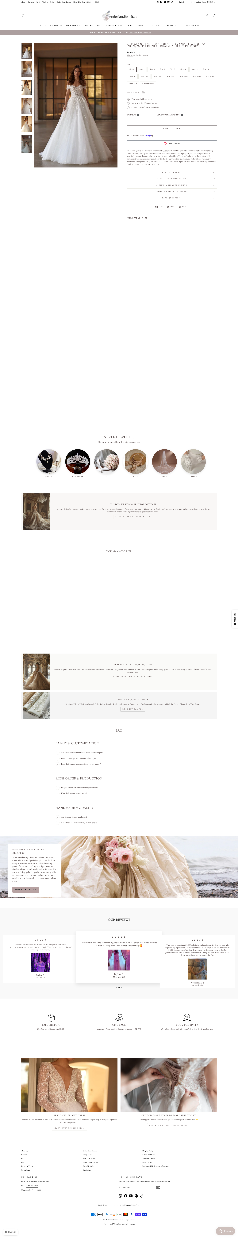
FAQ (38, 2)
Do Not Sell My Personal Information (155, 1166)
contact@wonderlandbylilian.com (37, 1181)
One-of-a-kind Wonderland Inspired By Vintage (119, 1224)
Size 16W (144, 76)
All (41, 25)
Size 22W (184, 76)
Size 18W (158, 76)
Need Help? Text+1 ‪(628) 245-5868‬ (86, 2)
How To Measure (89, 1158)
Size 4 (152, 69)
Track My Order (48, 2)
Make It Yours (172, 172)
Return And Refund (149, 1154)
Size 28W (133, 84)
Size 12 (195, 69)
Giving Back (25, 1170)
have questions (172, 198)
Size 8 (172, 69)
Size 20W (171, 76)
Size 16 (132, 76)
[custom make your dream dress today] (169, 1085)
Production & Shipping (172, 191)
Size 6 (162, 69)
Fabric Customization (171, 178)
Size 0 (131, 69)
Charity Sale (87, 1170)
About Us (24, 1151)
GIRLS (130, 25)
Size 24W (197, 76)
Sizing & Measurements (171, 185)
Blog (22, 1162)
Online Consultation (64, 2)
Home (170, 25)
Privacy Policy (147, 1162)
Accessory (155, 25)
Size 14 (206, 69)
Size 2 (142, 69)
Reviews (31, 2)
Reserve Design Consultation (168, 1125)
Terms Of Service (148, 1158)
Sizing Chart (87, 1154)
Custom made (148, 84)
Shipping (130, 55)
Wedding (55, 25)
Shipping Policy (147, 1151)
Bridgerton (72, 25)
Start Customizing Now (69, 1128)
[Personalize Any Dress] (69, 1085)
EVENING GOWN (114, 25)
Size (129, 65)
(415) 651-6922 (35, 1190)
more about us (25, 889)
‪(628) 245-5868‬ (32, 1185)
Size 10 (183, 69)
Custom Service (188, 25)
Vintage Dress (92, 25)
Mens (140, 25)
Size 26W (210, 76)
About (23, 2)
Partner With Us (27, 1166)
